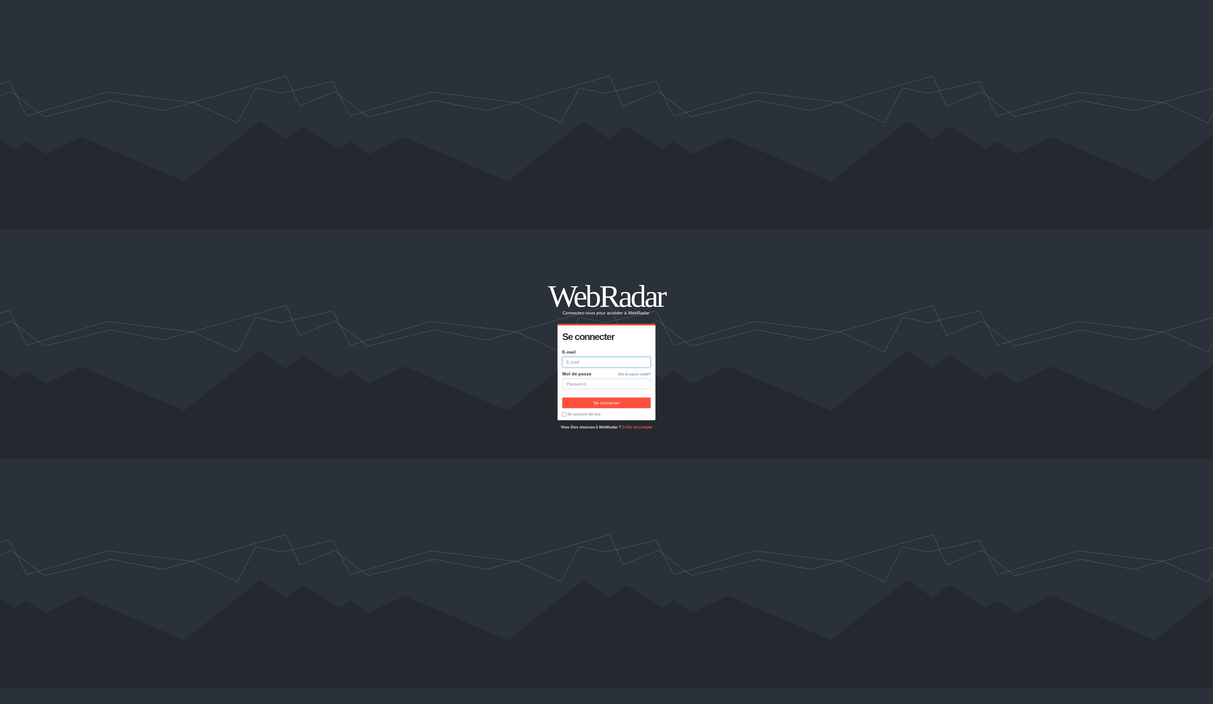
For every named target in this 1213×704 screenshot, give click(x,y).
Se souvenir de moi (583, 414)
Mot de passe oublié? (634, 374)
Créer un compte (637, 427)
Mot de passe (576, 373)
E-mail (569, 352)
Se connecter (606, 402)
